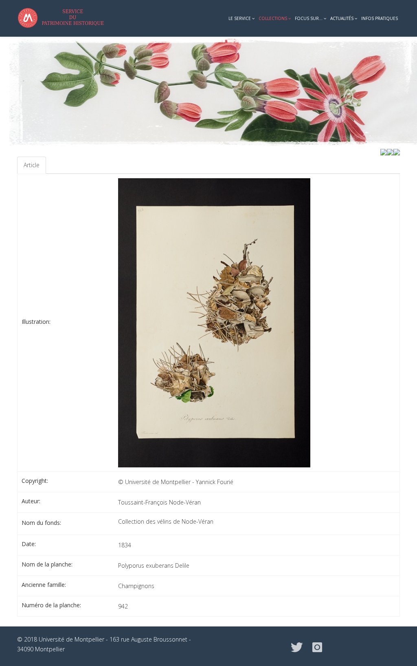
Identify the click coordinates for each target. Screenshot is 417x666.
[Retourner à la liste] (390, 151)
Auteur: (31, 501)
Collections (273, 18)
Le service (239, 18)
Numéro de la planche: (51, 605)
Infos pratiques (379, 18)
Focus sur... (309, 18)
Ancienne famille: (44, 585)
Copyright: (35, 481)
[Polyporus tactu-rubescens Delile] (383, 151)
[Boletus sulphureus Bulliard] (396, 151)
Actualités (341, 18)
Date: (29, 544)
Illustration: (36, 321)
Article (32, 165)
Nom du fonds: (41, 523)
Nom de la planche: (47, 564)
